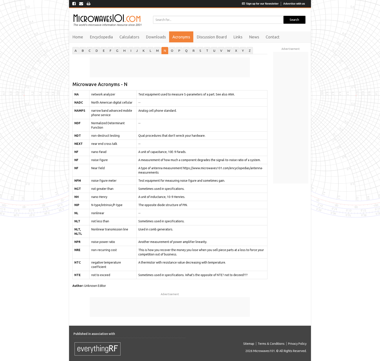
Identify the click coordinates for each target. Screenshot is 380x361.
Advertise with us (294, 3)
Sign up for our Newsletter (262, 3)
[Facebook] (74, 4)
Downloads (156, 37)
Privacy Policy (297, 343)
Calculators (129, 37)
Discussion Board (212, 37)
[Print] (88, 4)
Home (77, 37)
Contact (273, 37)
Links (237, 37)
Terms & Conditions (271, 343)
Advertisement (170, 294)
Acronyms (181, 37)
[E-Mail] (81, 4)
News (254, 37)
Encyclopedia (101, 37)
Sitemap (248, 343)
